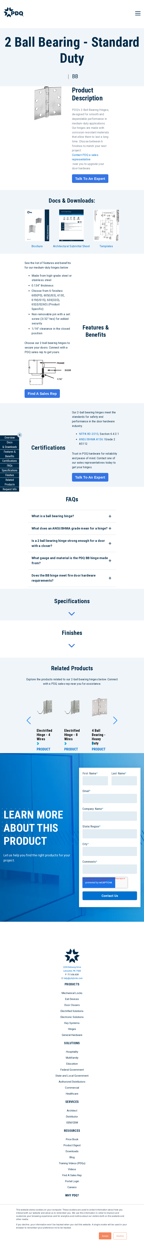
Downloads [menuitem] (72, 1151)
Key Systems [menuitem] (72, 1023)
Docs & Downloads (9, 445)
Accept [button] (105, 1235)
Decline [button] (120, 1235)
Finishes (9, 475)
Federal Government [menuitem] (72, 1069)
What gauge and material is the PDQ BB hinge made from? (70, 560)
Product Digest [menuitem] (72, 1145)
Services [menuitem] (72, 1102)
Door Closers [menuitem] (72, 1005)
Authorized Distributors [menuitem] (72, 1081)
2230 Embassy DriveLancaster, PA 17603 (72, 969)
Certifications (9, 461)
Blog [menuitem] (72, 1157)
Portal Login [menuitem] (72, 1181)
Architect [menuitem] (72, 1110)
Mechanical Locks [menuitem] (72, 993)
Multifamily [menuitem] (72, 1057)
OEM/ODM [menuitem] (72, 1122)
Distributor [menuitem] (72, 1116)
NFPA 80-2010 (88, 434)
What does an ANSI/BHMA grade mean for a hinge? (70, 528)
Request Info (10, 489)
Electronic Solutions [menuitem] (72, 1017)
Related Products (10, 482)
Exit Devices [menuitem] (72, 999)
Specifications (9, 470)
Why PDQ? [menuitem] (72, 1195)
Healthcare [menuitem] (72, 1093)
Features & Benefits (10, 454)
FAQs (9, 465)
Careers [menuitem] (72, 1187)
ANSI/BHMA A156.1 (92, 439)
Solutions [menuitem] (72, 1043)
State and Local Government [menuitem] (72, 1075)
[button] (28, 720)
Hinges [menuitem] (72, 1029)
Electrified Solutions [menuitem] (72, 1011)
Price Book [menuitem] (72, 1139)
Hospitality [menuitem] (72, 1051)
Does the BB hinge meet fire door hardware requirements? (64, 578)
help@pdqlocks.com (73, 978)
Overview (10, 437)
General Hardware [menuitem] (72, 1035)
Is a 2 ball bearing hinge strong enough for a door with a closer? (68, 543)
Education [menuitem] (72, 1063)
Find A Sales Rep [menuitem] (72, 1175)
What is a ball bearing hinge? (53, 516)
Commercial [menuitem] (72, 1087)
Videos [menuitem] (72, 1169)
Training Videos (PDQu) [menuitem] (72, 1163)
